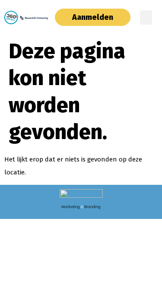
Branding (92, 207)
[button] (146, 17)
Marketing (70, 207)
